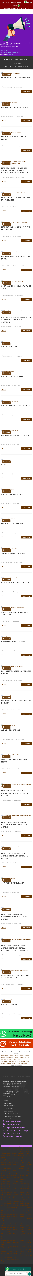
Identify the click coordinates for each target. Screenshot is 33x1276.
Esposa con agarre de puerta (15, 435)
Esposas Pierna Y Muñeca (13, 524)
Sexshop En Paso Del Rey (22, 1155)
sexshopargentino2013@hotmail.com (10, 52)
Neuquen (20, 1063)
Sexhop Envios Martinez (3, 1183)
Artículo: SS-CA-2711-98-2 (8, 984)
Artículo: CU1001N (7, 862)
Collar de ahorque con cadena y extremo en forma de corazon (16, 319)
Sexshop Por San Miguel (28, 1210)
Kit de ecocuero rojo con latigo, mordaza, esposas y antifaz (14, 824)
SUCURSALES (8, 1103)
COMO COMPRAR (9, 1106)
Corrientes (10, 1057)
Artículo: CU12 (6, 533)
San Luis (27, 1057)
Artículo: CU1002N (7, 236)
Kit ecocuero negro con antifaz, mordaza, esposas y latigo (14, 856)
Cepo (3, 465)
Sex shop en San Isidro (28, 1223)
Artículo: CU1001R (7, 831)
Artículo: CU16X (6, 385)
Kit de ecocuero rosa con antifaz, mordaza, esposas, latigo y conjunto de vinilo (14, 948)
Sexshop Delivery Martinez (9, 1170)
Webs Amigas (17, 1146)
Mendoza (21, 1055)
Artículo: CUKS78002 (7, 1014)
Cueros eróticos (13, 66)
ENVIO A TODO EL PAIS (11, 1113)
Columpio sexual (9, 1005)
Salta (19, 1059)
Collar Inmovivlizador (12, 494)
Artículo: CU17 (6, 621)
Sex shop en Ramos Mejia (9, 1229)
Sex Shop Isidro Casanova (4, 1210)
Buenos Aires (4, 1055)
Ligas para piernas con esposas (16, 78)
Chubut (3, 1063)
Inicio (6, 66)
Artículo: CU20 (6, 892)
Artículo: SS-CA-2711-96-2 (8, 768)
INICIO (6, 1101)
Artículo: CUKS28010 (7, 651)
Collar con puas (9, 347)
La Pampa (21, 1057)
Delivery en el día (12, 1124)
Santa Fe (16, 1055)
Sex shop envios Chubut (15, 1216)
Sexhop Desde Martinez (28, 1183)
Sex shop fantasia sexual (22, 1210)
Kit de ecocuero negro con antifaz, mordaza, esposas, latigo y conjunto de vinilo (14, 170)
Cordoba (11, 1055)
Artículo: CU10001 (7, 326)
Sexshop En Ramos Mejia (29, 1149)
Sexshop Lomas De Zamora (28, 1188)
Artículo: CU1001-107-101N (8, 177)
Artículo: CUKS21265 (7, 87)
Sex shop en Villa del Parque (16, 1223)
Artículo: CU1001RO (7, 800)
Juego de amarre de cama (13, 553)
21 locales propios (13, 1121)
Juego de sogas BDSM (11, 730)
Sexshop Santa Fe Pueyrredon (10, 1223)
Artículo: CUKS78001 (7, 562)
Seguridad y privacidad (15, 1127)
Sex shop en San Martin (22, 1223)
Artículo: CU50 (6, 444)
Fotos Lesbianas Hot (16, 1259)
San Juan (3, 1059)
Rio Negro (8, 1063)
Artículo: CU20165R (7, 923)
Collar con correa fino (12, 376)
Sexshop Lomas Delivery (9, 1199)
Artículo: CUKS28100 (7, 680)
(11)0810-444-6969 (14, 1091)
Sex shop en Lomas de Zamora (29, 1235)
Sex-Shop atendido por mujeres (16, 1175)
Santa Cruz (14, 1063)
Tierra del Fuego (25, 1061)
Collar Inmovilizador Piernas (15, 406)
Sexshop (15, 1246)
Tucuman (26, 1055)
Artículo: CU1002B (7, 207)
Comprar (26, 91)
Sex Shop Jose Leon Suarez (16, 1205)
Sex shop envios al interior (3, 1223)
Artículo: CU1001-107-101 (8, 955)
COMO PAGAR (8, 1108)
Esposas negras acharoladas (15, 107)
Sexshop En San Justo (3, 1149)
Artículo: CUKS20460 (7, 356)
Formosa (17, 1061)
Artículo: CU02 (6, 474)
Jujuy (13, 1061)
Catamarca (9, 1059)
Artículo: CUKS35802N (8, 116)
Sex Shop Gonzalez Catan (15, 1210)
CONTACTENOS (9, 1118)
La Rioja (15, 1059)
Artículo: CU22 (6, 415)
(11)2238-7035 (13, 1093)
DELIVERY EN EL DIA (10, 1111)
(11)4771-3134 (4, 50)
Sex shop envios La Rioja (9, 1216)
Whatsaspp (10, 54)
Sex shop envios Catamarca (29, 1216)
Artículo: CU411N (6, 710)
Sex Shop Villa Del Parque (3, 1188)
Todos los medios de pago (16, 1130)
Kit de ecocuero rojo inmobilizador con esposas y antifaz (15, 916)
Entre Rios (4, 1057)
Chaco (25, 1063)
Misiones (15, 1057)
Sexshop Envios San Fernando (10, 1175)
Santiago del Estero (6, 1061)
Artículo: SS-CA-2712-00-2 (8, 739)
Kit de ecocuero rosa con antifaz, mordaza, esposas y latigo (14, 793)
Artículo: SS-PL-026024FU (8, 265)
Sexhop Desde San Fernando (23, 1183)
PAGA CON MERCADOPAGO (12, 1116)
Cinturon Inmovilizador (12, 883)
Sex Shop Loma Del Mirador (22, 1199)
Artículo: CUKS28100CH (8, 146)
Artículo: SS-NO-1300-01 (8, 295)
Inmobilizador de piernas (13, 642)
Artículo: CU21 (6, 503)
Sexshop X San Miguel (3, 1242)
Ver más (3, 91)
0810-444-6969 (19, 87)
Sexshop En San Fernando (22, 1149)
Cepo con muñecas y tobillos (15, 583)
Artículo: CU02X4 (7, 592)
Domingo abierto (12, 1133)
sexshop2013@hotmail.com (14, 1095)
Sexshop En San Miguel (3, 1155)
